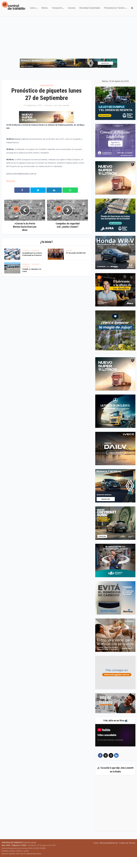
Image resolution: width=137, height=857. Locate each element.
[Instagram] (111, 755)
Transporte (57, 8)
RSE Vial (69, 251)
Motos (45, 8)
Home (96, 843)
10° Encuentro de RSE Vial (75, 253)
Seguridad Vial (46, 85)
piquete (11, 181)
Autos (33, 8)
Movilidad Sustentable (89, 8)
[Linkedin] (116, 755)
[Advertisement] (68, 36)
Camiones (25, 251)
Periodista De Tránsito (114, 8)
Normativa (35, 251)
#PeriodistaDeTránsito (109, 843)
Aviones (71, 8)
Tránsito (20, 8)
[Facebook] (100, 755)
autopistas (25, 264)
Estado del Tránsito (127, 843)
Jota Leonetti (63, 105)
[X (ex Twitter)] (105, 755)
